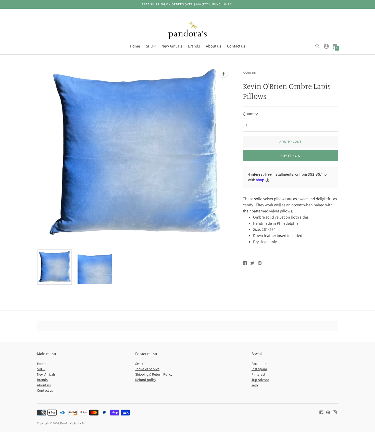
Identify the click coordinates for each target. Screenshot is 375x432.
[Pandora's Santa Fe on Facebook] (321, 412)
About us (213, 46)
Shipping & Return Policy (153, 374)
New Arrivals (171, 46)
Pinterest (258, 374)
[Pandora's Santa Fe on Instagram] (335, 412)
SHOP (151, 46)
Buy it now (290, 155)
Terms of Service (147, 369)
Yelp (255, 385)
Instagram (259, 369)
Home (135, 46)
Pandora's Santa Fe (72, 423)
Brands (194, 46)
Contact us (236, 46)
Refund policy (145, 379)
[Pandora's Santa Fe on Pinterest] (328, 412)
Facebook (259, 363)
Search (140, 363)
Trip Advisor (260, 379)
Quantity (250, 114)
